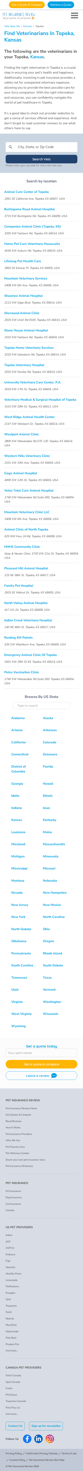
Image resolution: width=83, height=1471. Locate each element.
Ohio (46, 929)
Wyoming (18, 1026)
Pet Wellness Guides (17, 1153)
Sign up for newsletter (46, 1426)
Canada (10, 1210)
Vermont (49, 989)
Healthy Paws (13, 1273)
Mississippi (19, 868)
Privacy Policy (14, 1453)
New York (18, 917)
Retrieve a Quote (60, 5)
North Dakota (21, 929)
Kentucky (49, 820)
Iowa (46, 808)
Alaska (48, 718)
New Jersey (19, 905)
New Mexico (52, 905)
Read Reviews (14, 1121)
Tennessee (19, 977)
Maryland (18, 844)
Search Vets (41, 159)
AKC (8, 1241)
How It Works (13, 1127)
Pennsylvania (21, 953)
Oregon (48, 941)
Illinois (48, 795)
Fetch (9, 1312)
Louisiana (18, 832)
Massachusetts (54, 844)
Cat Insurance (13, 1204)
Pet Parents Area (15, 1147)
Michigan (18, 856)
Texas (47, 977)
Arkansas (50, 730)
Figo (8, 1260)
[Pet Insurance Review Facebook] (27, 1439)
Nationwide (12, 1331)
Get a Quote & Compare (27, 5)
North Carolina (54, 917)
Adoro (9, 1235)
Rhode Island (52, 953)
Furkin (9, 1388)
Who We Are (13, 1140)
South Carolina (22, 965)
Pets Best (11, 1337)
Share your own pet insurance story (25, 1159)
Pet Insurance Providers (19, 1134)
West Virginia (21, 1014)
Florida (48, 766)
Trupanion (11, 1305)
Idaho (15, 795)
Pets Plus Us (13, 1407)
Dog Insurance (14, 1197)
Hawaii (48, 783)
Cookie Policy (17, 1459)
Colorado (49, 742)
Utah (15, 989)
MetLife (10, 1318)
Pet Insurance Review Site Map (46, 1459)
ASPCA (10, 1248)
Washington (52, 1002)
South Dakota (53, 965)
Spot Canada (13, 1382)
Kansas (27, 26)
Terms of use (69, 1453)
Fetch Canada (13, 1375)
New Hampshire (55, 892)
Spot (8, 1299)
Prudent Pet (12, 1344)
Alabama (18, 718)
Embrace (10, 1254)
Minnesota (50, 856)
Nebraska (50, 880)
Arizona (17, 730)
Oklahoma (18, 941)
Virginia (17, 1002)
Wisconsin (50, 1014)
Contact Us (15, 1426)
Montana (17, 880)
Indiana (16, 808)
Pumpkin (10, 1293)
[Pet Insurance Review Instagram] (50, 1439)
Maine (47, 832)
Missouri (49, 868)
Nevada (17, 892)
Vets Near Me (12, 26)
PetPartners (12, 1286)
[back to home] (41, 16)
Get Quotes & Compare (18, 1114)
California (18, 742)
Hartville (10, 1267)
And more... (12, 1350)
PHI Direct (11, 1394)
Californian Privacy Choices (42, 1453)
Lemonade (12, 1280)
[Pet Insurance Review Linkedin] (38, 1439)
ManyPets (11, 1325)
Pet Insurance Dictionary (19, 1166)
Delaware (50, 754)
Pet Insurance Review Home (21, 1108)
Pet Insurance (13, 1191)
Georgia (17, 783)
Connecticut (19, 754)
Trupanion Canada (16, 1401)
